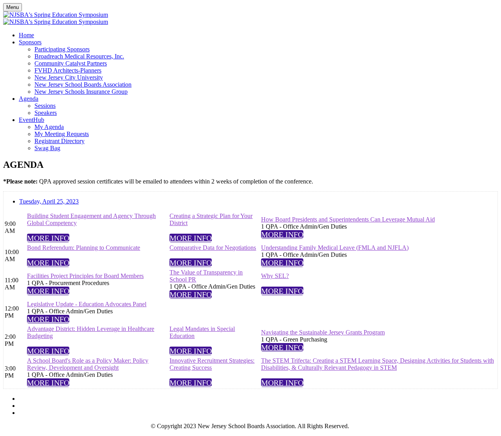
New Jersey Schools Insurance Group (81, 91)
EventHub (31, 119)
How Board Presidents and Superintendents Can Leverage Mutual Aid (348, 219)
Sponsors (30, 42)
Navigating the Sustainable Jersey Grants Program (323, 332)
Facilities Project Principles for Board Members (85, 275)
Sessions (45, 105)
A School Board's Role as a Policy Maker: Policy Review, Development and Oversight (87, 364)
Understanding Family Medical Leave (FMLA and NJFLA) (335, 247)
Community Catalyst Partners (70, 63)
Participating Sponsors (62, 49)
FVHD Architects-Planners (67, 70)
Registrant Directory (59, 141)
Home (26, 35)
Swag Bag (47, 148)
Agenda (28, 98)
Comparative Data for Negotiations (212, 247)
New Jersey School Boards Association (83, 84)
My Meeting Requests (61, 134)
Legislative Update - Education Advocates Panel (86, 304)
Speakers (45, 112)
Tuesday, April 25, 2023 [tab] (49, 201)
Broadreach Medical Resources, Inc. (79, 56)
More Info (48, 238)
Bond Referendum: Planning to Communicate (83, 247)
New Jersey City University (68, 77)
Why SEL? (275, 275)
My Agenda (49, 127)
